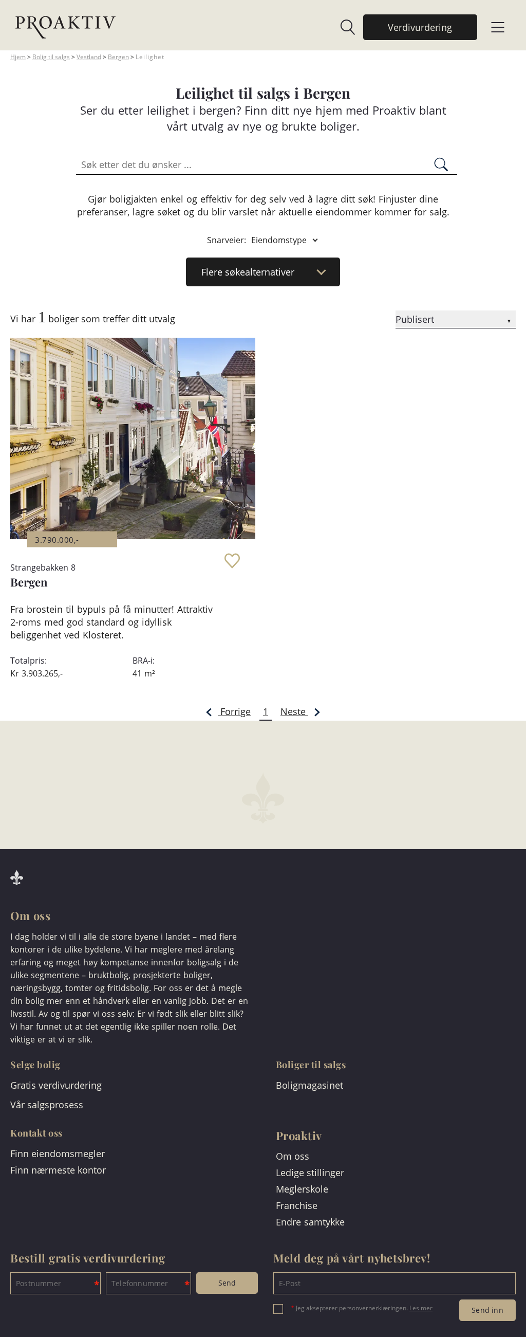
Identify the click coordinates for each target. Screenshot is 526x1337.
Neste (294, 711)
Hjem (18, 56)
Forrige (234, 711)
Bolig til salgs (51, 56)
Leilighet (150, 56)
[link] (342, 27)
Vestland (89, 56)
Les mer (421, 1308)
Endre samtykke (310, 1222)
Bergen (118, 56)
